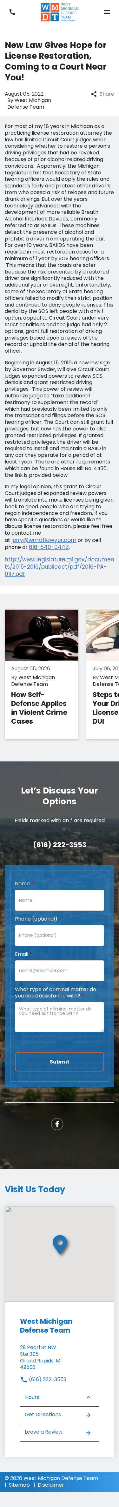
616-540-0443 (49, 547)
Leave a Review (44, 1432)
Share (107, 94)
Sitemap (19, 1485)
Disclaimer (51, 1485)
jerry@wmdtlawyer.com (43, 540)
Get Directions (43, 1414)
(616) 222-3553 (47, 1379)
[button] (107, 12)
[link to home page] (60, 11)
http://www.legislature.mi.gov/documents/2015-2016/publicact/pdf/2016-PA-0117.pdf (59, 567)
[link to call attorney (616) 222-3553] (12, 12)
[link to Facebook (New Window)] (57, 1124)
